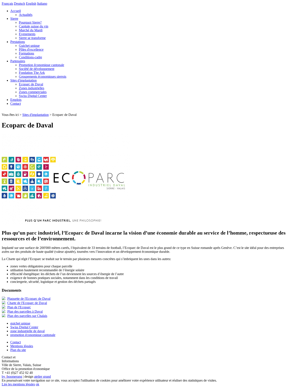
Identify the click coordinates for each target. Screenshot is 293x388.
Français (7, 3)
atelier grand (42, 376)
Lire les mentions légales (18, 384)
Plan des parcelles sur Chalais (27, 316)
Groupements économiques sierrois (42, 76)
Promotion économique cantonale (41, 65)
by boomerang (12, 376)
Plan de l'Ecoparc (19, 307)
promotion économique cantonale (32, 335)
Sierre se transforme (32, 38)
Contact (15, 103)
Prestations (17, 42)
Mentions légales (21, 346)
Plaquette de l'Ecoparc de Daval (28, 298)
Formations (26, 53)
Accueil (15, 11)
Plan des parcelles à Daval (25, 311)
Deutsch (19, 3)
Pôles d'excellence (31, 49)
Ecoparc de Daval (31, 84)
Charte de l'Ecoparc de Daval (27, 303)
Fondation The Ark (32, 72)
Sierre (14, 18)
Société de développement (36, 69)
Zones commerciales (33, 92)
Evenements (27, 34)
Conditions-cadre (30, 57)
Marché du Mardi (30, 30)
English (31, 3)
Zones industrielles (31, 88)
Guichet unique (29, 45)
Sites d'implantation (23, 80)
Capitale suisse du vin (33, 26)
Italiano (42, 3)
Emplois (15, 100)
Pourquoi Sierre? (30, 22)
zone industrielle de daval (27, 331)
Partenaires (17, 61)
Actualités (25, 15)
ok (37, 384)
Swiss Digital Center (33, 96)
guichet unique (20, 323)
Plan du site (18, 350)
